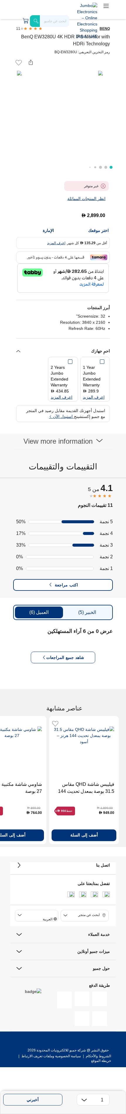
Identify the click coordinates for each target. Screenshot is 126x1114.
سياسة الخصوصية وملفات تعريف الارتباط (51, 1056)
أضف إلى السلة (84, 835)
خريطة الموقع (101, 1061)
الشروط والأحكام (98, 1056)
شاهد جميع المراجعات (65, 657)
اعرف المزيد (56, 243)
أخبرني (33, 1099)
